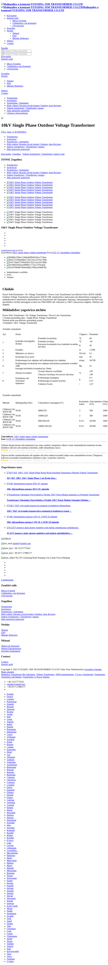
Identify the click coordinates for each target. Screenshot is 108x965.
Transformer (12, 98)
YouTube (19, 250)
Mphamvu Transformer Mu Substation (18, 674)
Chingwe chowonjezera (17, 113)
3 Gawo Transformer (84, 674)
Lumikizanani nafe (8, 250)
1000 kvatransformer (64, 674)
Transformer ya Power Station (36, 677)
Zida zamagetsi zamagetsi (18, 110)
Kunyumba (6, 154)
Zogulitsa (16, 154)
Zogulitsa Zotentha (93, 669)
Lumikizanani (7, 580)
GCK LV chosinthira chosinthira (65, 252)
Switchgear (12, 100)
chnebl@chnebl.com (21, 543)
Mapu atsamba (7, 672)
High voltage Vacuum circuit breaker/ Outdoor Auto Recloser (34, 105)
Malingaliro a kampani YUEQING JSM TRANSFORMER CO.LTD (50, 9)
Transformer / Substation (18, 103)
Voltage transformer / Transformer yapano (25, 108)
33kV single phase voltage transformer (29, 252)
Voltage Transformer (45, 674)
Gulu (62, 154)
